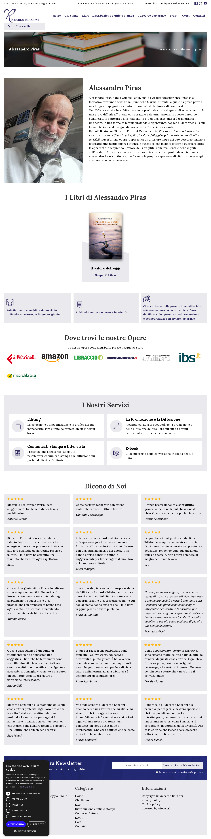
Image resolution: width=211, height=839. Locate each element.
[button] (26, 831)
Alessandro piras (191, 49)
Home (161, 49)
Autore (172, 49)
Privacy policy (151, 800)
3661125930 (151, 3)
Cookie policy (151, 804)
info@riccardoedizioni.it (175, 3)
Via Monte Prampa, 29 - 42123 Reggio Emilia (30, 3)
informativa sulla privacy (188, 772)
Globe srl (164, 808)
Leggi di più (28, 786)
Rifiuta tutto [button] (37, 824)
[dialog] (26, 798)
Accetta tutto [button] (16, 824)
